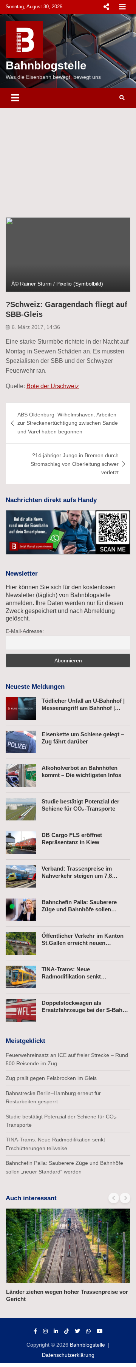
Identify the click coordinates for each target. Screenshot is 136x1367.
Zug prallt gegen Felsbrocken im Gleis (51, 1078)
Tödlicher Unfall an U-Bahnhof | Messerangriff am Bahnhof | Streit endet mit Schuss (83, 708)
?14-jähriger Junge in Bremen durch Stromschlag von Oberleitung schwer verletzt (75, 463)
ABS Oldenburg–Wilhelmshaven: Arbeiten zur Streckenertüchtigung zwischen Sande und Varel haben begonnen (67, 423)
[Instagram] (45, 1331)
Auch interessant (31, 1198)
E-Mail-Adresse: (25, 631)
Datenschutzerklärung (68, 1355)
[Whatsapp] (88, 1331)
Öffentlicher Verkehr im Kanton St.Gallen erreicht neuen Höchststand (83, 943)
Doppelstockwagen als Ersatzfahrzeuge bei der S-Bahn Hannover (84, 1010)
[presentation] (113, 1198)
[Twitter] (77, 1331)
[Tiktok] (66, 1331)
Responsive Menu (106, 7)
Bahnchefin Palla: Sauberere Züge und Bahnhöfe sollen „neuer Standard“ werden (79, 909)
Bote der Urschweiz (52, 386)
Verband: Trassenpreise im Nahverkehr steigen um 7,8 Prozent (77, 875)
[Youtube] (100, 1331)
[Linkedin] (56, 1331)
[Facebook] (35, 1331)
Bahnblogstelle (46, 65)
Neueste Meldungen (35, 686)
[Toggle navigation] (15, 98)
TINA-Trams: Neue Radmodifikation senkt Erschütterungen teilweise (76, 976)
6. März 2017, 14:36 (36, 327)
